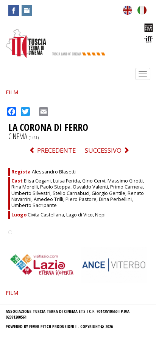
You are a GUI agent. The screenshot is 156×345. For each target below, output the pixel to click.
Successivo (104, 150)
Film (12, 92)
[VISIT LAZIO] (42, 264)
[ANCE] (114, 264)
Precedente (56, 150)
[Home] (26, 43)
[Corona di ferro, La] (127, 9)
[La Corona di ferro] (142, 9)
